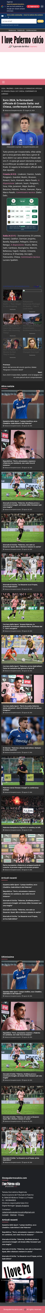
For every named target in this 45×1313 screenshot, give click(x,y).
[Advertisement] (22, 65)
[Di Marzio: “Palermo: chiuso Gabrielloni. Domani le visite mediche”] (22, 731)
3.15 (17, 216)
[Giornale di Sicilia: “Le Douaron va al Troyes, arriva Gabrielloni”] (22, 567)
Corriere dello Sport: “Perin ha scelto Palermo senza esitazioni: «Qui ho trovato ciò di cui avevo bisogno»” (22, 708)
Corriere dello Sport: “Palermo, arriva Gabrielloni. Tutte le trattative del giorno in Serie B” (22, 667)
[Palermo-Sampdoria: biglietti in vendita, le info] (22, 810)
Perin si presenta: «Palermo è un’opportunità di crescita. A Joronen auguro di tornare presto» (21, 866)
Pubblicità (20, 30)
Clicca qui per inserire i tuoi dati (9, 25)
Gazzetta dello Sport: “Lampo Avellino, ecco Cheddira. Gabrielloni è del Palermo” (20, 422)
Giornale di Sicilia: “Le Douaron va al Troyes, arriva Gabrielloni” (20, 585)
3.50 (13, 211)
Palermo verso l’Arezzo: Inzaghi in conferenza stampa (21, 789)
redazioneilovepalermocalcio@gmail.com (18, 1212)
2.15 (22, 211)
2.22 (21, 216)
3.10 (17, 211)
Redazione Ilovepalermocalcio (13, 110)
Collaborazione (31, 30)
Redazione (12, 30)
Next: (22, 374)
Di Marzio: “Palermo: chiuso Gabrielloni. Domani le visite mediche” (22, 749)
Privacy (21, 1215)
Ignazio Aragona (22, 1205)
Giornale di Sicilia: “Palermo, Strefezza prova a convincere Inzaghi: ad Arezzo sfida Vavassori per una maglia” (22, 505)
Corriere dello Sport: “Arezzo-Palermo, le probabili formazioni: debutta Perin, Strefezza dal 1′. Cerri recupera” (22, 626)
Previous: (20, 367)
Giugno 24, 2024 (30, 110)
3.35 (13, 216)
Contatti (5, 1215)
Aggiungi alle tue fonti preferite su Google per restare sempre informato (17, 6)
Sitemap (13, 1215)
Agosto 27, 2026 (27, 752)
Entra (40, 21)
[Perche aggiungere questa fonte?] (42, 6)
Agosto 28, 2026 (27, 426)
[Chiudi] (5, 6)
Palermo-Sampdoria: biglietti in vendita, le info (21, 827)
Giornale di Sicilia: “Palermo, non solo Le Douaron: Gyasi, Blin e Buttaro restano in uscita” (22, 546)
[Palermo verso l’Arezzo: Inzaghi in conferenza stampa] (22, 771)
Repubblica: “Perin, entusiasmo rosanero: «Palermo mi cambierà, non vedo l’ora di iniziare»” (19, 463)
